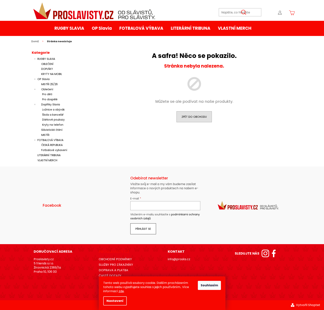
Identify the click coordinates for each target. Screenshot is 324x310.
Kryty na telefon (52, 125)
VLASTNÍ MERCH (47, 160)
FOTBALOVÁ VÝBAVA (50, 140)
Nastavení (115, 301)
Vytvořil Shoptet (308, 305)
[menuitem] (69, 28)
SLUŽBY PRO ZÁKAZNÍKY (116, 264)
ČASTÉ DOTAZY (110, 275)
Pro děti (47, 94)
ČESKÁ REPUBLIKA (52, 145)
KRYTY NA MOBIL (51, 74)
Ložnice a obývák (53, 109)
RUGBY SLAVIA (46, 59)
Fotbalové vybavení (54, 150)
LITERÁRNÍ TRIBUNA (49, 155)
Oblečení (47, 89)
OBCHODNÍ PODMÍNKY (115, 259)
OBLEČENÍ (47, 64)
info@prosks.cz (179, 259)
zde (121, 291)
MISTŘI (45, 135)
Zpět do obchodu (194, 117)
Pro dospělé (49, 99)
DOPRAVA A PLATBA (113, 270)
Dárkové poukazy (53, 120)
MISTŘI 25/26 (49, 84)
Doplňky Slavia (50, 104)
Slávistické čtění (51, 130)
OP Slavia (43, 79)
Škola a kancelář (53, 115)
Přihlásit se (143, 229)
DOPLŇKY (47, 69)
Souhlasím (209, 285)
